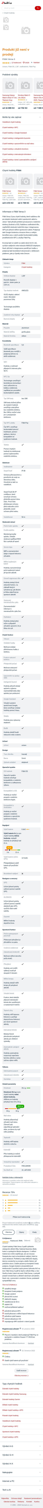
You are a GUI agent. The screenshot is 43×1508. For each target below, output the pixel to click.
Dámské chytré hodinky (10, 1389)
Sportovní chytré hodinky (11, 1432)
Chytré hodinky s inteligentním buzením (16, 138)
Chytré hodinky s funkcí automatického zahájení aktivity (19, 161)
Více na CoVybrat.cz (9, 1285)
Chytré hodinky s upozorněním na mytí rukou (18, 143)
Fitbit (23, 263)
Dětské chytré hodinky (10, 1405)
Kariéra (36, 1502)
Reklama (21, 1502)
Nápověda (5, 1498)
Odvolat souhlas (9, 1502)
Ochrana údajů (16, 1498)
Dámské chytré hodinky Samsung (14, 1394)
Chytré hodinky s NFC (10, 127)
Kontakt (29, 1502)
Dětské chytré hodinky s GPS (12, 1410)
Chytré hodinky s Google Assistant (14, 133)
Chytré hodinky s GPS (10, 1437)
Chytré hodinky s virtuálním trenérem (15, 149)
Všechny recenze (20, 1375)
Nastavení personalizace (33, 1498)
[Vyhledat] (38, 8)
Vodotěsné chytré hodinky (11, 122)
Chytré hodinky (9, 13)
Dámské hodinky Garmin (11, 1399)
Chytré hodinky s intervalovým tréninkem (16, 154)
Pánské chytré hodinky (10, 1415)
